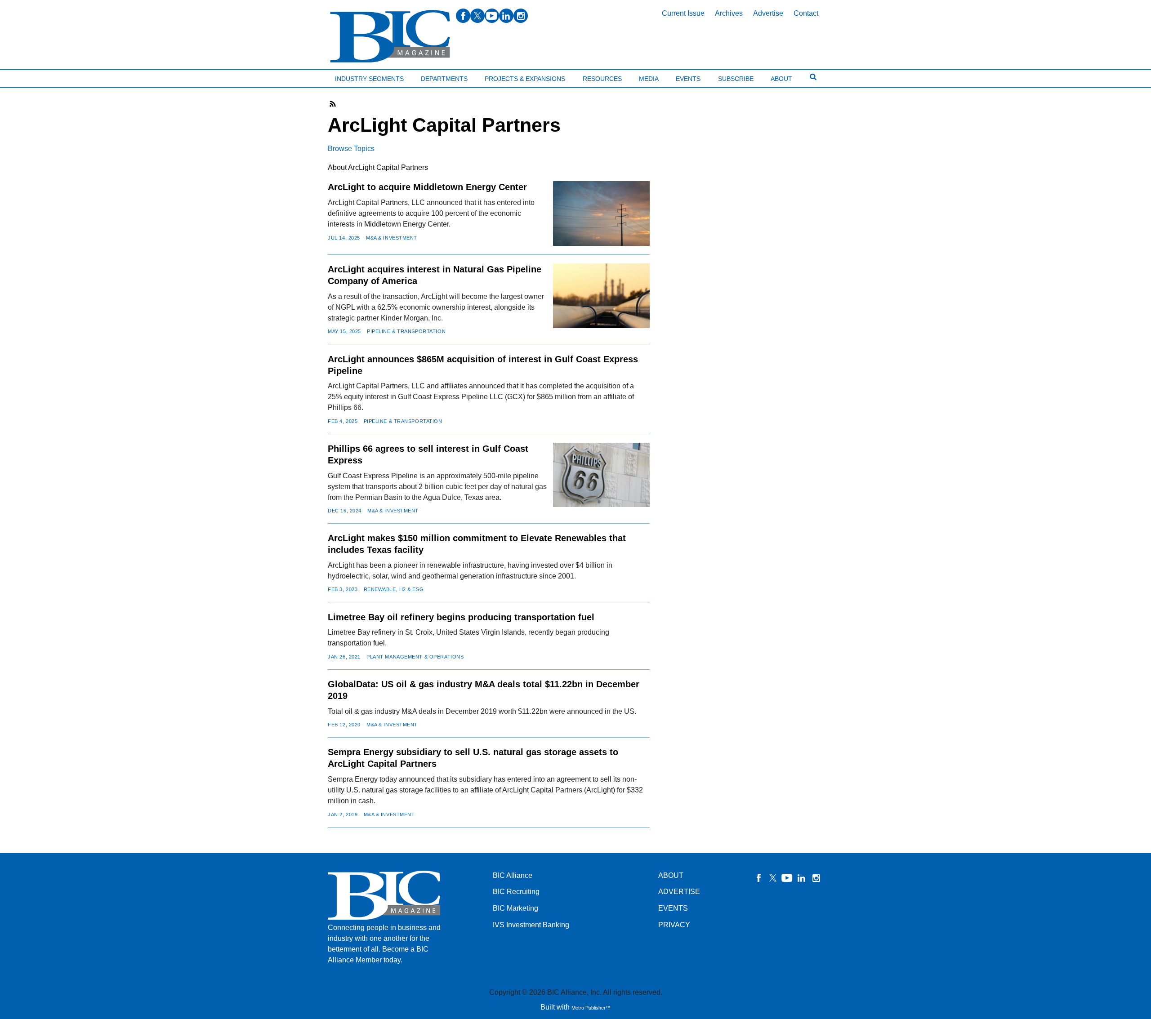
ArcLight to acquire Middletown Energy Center (427, 187)
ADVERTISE (679, 891)
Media (649, 78)
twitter (477, 16)
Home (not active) (26, 76)
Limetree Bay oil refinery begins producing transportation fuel (461, 617)
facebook (463, 16)
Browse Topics (351, 148)
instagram (520, 16)
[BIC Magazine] (390, 37)
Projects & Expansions (525, 78)
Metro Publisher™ (591, 1007)
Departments (444, 78)
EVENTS (673, 908)
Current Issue (683, 13)
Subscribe (736, 78)
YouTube (787, 878)
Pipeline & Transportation (406, 331)
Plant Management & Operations (415, 656)
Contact (806, 13)
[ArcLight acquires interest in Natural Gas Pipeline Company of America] (601, 295)
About (781, 78)
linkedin (506, 16)
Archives (729, 13)
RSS (333, 103)
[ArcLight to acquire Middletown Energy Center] (601, 213)
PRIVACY (674, 925)
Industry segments (369, 78)
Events (688, 78)
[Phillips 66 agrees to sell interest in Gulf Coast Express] (601, 475)
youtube (492, 16)
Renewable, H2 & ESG (394, 589)
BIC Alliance (512, 875)
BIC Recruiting (516, 891)
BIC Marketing (515, 908)
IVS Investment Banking (531, 925)
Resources (602, 78)
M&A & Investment (391, 237)
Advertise (768, 13)
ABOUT (670, 875)
